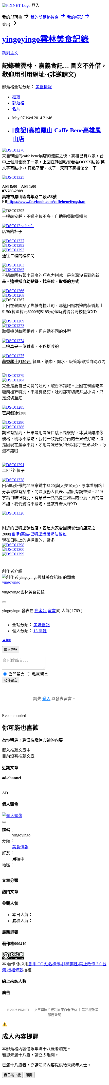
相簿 (16, 97)
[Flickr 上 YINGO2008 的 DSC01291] (13, 465)
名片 (16, 109)
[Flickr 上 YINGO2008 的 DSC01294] (18, 226)
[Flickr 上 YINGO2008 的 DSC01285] (13, 407)
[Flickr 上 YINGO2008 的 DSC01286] (13, 427)
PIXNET (23, 1010)
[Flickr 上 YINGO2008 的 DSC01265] (13, 269)
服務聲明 (54, 1015)
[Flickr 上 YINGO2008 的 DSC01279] (13, 375)
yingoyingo (11, 582)
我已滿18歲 (12, 1075)
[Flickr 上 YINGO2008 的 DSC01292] (13, 245)
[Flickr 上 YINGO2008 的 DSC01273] (13, 325)
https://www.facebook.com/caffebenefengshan (46, 201)
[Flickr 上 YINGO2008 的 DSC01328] (13, 480)
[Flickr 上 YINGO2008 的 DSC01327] (13, 241)
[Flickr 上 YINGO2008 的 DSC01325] (13, 177)
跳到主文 (10, 53)
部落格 (18, 103)
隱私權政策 (90, 1010)
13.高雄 (40, 631)
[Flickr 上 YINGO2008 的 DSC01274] (13, 341)
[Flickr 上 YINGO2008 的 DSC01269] (13, 321)
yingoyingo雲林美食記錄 (45, 39)
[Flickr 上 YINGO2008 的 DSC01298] (13, 545)
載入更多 (10, 649)
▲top (6, 640)
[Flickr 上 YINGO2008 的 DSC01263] (13, 265)
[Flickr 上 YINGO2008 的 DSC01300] (13, 549)
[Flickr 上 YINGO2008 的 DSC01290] (13, 422)
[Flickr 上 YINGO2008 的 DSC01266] (13, 291)
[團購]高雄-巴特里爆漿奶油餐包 (38, 534)
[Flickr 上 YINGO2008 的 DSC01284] (13, 380)
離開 (29, 1075)
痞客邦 (40, 611)
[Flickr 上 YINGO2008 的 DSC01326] (13, 513)
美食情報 (43, 87)
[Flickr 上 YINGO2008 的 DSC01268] (13, 295)
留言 (52, 611)
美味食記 (41, 625)
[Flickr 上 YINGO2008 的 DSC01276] (13, 150)
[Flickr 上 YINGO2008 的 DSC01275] (13, 356)
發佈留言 (10, 680)
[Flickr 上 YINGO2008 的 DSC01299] (13, 554)
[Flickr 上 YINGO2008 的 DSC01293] (13, 250)
